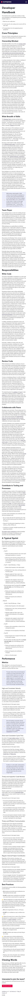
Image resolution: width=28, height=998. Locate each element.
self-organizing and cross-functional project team (13, 53)
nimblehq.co (4, 991)
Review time (13, 754)
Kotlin (10, 503)
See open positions (7, 985)
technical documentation (7, 314)
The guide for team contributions (9, 531)
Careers (3, 993)
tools (21, 392)
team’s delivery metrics (14, 738)
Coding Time (6, 754)
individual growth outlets (9, 144)
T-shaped (12, 125)
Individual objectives (14, 156)
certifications (21, 156)
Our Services (12, 991)
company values (22, 43)
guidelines (15, 392)
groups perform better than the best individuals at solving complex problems (12, 418)
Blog (18, 991)
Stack (24, 492)
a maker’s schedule (12, 919)
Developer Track (7, 119)
